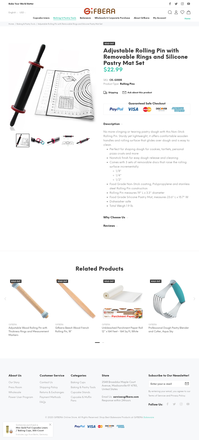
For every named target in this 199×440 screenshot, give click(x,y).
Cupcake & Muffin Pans (81, 399)
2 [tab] (103, 342)
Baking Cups (78, 382)
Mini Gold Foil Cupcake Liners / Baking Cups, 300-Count (32, 429)
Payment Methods (50, 397)
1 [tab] (97, 342)
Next (194, 299)
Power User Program (21, 397)
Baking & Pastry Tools (83, 387)
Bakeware (148, 417)
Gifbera (13, 324)
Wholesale (15, 392)
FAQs (43, 402)
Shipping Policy (49, 387)
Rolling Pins (127, 83)
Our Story (14, 382)
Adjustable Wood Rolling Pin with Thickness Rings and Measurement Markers (29, 331)
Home (187, 18)
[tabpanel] (29, 304)
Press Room (15, 387)
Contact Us (46, 382)
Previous (5, 299)
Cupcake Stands (80, 392)
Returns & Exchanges (52, 392)
